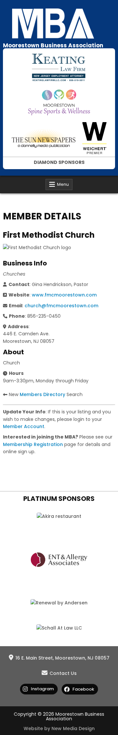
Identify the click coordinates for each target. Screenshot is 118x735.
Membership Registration (33, 444)
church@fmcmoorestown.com (61, 305)
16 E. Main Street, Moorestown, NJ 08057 (62, 658)
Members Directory (42, 394)
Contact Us (63, 673)
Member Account (23, 426)
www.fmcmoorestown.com (64, 295)
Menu (63, 184)
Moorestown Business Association (53, 45)
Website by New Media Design (59, 728)
